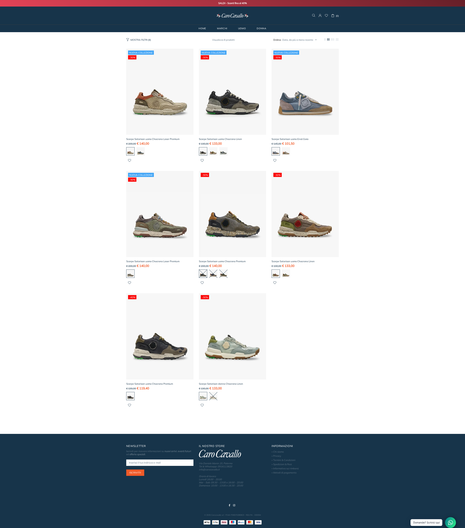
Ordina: (277, 39)
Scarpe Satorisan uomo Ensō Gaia (290, 139)
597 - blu (140, 151)
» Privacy (276, 455)
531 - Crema (213, 396)
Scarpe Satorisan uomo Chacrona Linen (220, 139)
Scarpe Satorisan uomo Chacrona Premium (222, 261)
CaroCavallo (232, 15)
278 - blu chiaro (276, 151)
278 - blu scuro (213, 273)
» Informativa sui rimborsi (285, 468)
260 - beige (213, 151)
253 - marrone (276, 273)
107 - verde (130, 273)
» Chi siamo (278, 451)
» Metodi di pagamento (284, 472)
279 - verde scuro (223, 273)
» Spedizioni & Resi (282, 464)
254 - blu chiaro (223, 151)
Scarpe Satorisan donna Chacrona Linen (221, 383)
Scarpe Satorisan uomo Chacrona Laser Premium (152, 139)
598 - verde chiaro (286, 151)
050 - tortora (203, 273)
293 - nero (130, 396)
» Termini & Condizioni (283, 460)
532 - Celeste (203, 396)
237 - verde (286, 273)
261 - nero (203, 151)
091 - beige (130, 151)
